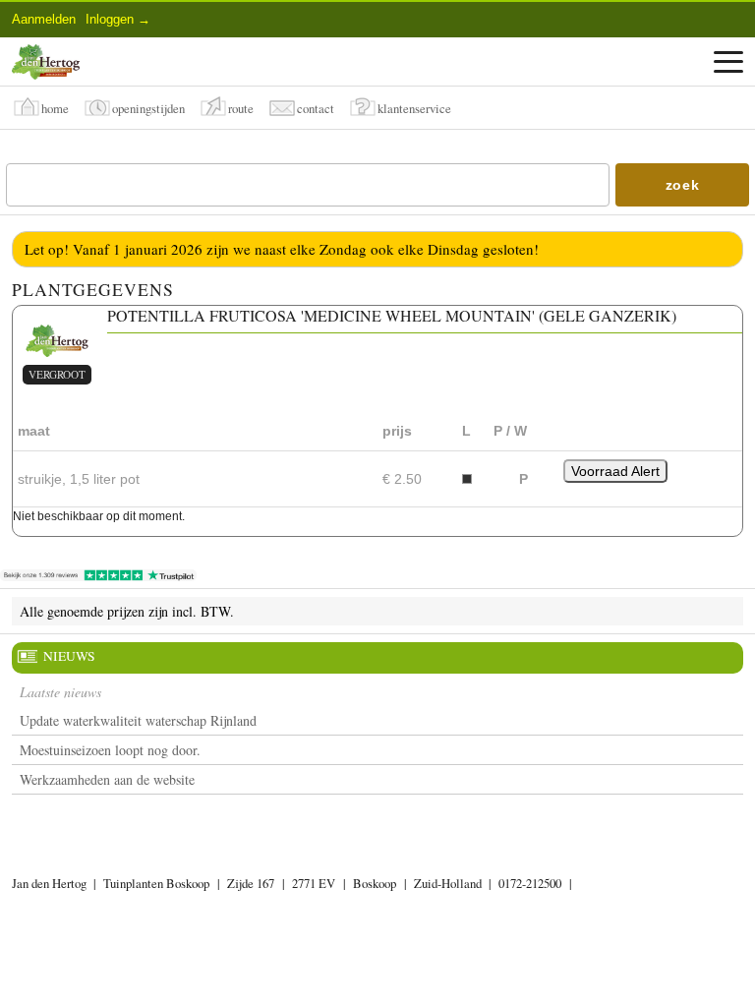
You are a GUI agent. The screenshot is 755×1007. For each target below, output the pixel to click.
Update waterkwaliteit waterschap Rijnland (138, 720)
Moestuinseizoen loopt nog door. (110, 749)
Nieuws (69, 656)
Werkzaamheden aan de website (107, 779)
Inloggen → (118, 19)
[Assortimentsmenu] (728, 62)
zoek (683, 185)
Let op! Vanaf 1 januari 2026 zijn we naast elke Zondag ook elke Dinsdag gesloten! (282, 249)
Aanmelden (44, 19)
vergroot (57, 374)
